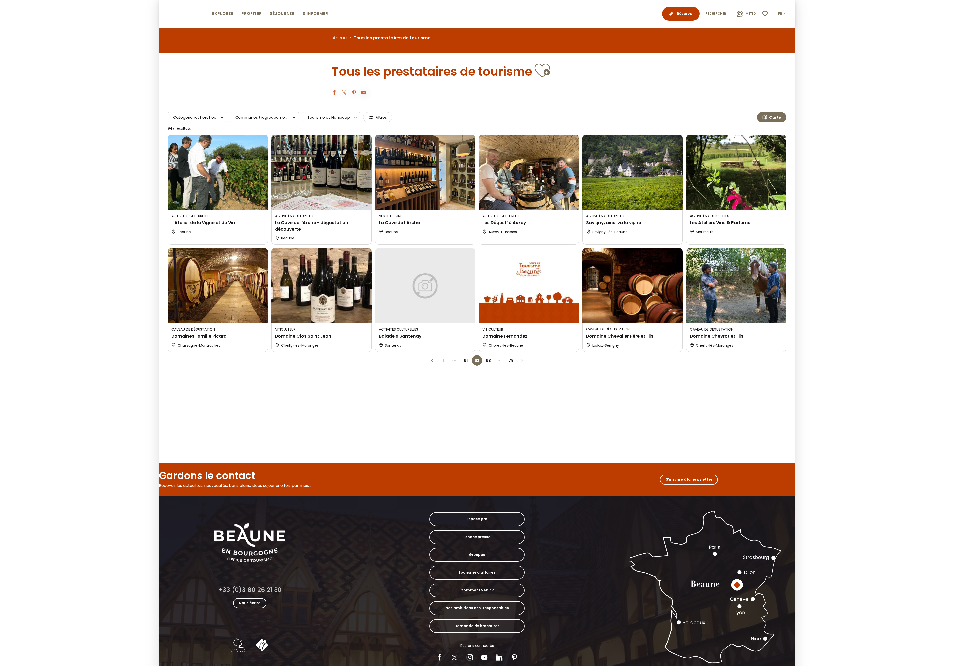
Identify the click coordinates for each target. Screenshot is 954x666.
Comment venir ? (477, 590)
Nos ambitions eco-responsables (477, 607)
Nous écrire (250, 602)
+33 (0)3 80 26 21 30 (250, 590)
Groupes (477, 554)
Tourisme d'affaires (477, 572)
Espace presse (477, 536)
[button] (782, 14)
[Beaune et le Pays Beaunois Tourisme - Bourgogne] (184, 13)
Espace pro (477, 518)
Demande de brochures (477, 625)
